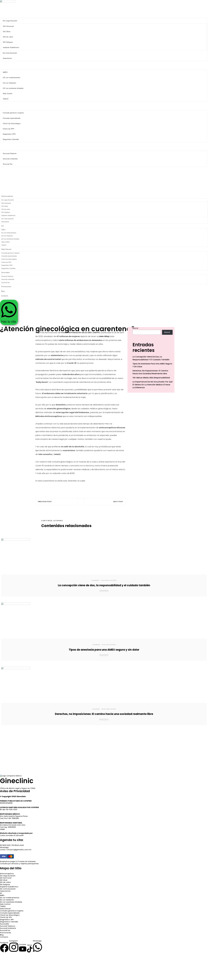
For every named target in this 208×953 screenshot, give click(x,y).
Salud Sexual (6, 106)
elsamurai (95, 580)
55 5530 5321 (5, 845)
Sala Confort (7, 93)
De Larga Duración (10, 21)
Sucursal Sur (8, 164)
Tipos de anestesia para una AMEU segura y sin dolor (152, 365)
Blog (3, 179)
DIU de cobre (8, 37)
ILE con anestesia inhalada (13, 88)
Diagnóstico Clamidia (11, 139)
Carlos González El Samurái (11, 835)
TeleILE (5, 99)
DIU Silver (6, 31)
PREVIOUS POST (45, 502)
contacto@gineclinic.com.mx (18, 850)
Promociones (6, 171)
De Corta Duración (10, 53)
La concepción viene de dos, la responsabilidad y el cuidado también (151, 358)
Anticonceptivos (7, 14)
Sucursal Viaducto (9, 153)
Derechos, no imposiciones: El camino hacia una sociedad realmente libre (150, 372)
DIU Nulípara (8, 42)
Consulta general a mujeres (13, 113)
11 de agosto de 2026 (108, 580)
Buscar (135, 328)
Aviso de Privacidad (15, 791)
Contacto (4, 188)
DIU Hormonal (8, 26)
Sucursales (5, 146)
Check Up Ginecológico (12, 123)
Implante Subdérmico (11, 47)
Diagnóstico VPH (9, 134)
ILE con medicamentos (11, 77)
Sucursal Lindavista (10, 159)
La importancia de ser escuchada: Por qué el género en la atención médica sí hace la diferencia (152, 384)
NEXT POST (118, 502)
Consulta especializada (11, 118)
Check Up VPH (8, 129)
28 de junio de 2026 (108, 709)
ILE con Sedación (9, 83)
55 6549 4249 (18, 845)
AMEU (5, 72)
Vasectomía (7, 58)
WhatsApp (4, 847)
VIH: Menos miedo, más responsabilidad (151, 377)
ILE (2, 65)
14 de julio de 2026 (108, 644)
